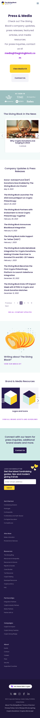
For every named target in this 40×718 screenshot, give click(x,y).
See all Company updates (20, 312)
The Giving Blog (9, 555)
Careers (6, 655)
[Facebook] (24, 694)
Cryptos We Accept (26, 711)
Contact (6, 652)
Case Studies (8, 569)
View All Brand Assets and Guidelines (20, 419)
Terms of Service (28, 705)
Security (6, 662)
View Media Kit (20, 68)
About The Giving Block (13, 705)
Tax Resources (8, 573)
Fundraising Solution (10, 505)
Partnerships (9, 598)
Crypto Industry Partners (11, 605)
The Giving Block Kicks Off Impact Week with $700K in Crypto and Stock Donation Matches (20, 287)
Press (5, 659)
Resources (8, 551)
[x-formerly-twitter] (11, 694)
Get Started (8, 501)
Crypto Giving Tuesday (11, 630)
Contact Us (20, 78)
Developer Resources (10, 580)
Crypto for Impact (9, 627)
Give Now (7, 533)
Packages (7, 508)
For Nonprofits (8, 512)
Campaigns (8, 623)
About (6, 644)
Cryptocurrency (9, 584)
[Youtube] (15, 694)
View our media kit (12, 364)
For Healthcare (8, 523)
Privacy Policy (10, 708)
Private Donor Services (11, 541)
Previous (8, 303)
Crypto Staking (8, 577)
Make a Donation (9, 537)
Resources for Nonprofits (11, 558)
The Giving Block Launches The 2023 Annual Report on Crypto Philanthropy (18, 197)
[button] (37, 135)
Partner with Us (8, 612)
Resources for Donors (10, 562)
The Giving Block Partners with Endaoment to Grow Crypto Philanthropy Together (18, 212)
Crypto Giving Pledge (10, 634)
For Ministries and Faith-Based (13, 516)
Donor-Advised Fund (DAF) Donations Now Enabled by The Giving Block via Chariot (18, 183)
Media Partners (8, 609)
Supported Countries (10, 666)
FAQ (5, 587)
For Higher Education (10, 519)
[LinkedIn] (28, 694)
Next (7, 306)
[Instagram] (19, 694)
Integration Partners (10, 602)
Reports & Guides (9, 566)
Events (6, 648)
